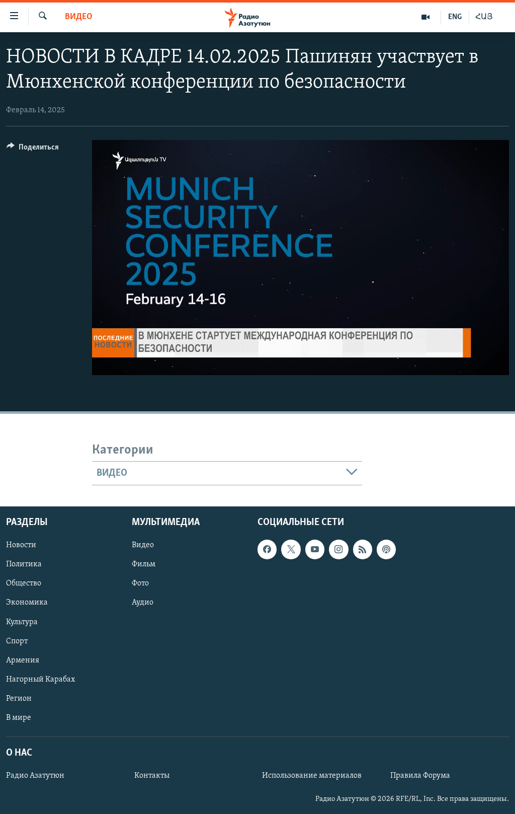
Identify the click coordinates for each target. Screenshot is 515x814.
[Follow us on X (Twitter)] (290, 549)
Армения (22, 660)
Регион (19, 699)
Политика (24, 564)
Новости (21, 545)
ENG (455, 17)
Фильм (143, 564)
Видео (79, 17)
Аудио (142, 603)
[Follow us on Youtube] (314, 549)
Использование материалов (312, 776)
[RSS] (362, 549)
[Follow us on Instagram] (338, 549)
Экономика (27, 603)
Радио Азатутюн (35, 776)
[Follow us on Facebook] (267, 549)
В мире (18, 718)
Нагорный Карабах (40, 680)
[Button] (33, 149)
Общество (23, 583)
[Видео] (425, 17)
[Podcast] (386, 549)
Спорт (17, 641)
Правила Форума (420, 776)
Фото (140, 583)
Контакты (151, 776)
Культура (22, 622)
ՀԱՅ (484, 17)
